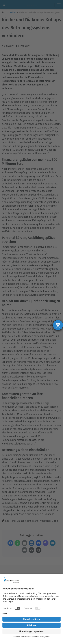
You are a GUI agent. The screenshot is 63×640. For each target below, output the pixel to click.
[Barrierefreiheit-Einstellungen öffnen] (58, 325)
